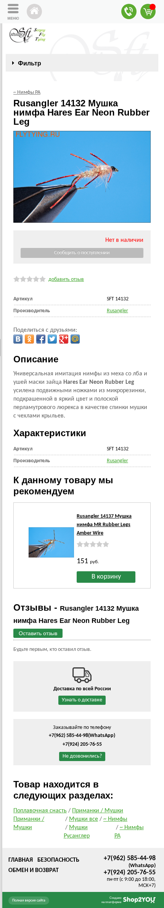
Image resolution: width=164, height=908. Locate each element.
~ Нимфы (115, 819)
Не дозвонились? (82, 756)
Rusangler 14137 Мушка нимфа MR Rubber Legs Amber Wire (104, 525)
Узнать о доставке (82, 700)
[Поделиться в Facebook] (40, 339)
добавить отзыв (66, 279)
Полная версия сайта (28, 900)
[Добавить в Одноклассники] (29, 339)
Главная (20, 860)
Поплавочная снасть (40, 811)
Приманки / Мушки (97, 811)
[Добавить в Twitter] (52, 339)
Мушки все (83, 819)
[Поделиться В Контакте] (18, 339)
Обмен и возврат (33, 870)
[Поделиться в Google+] (63, 339)
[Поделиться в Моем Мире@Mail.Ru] (75, 339)
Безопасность (58, 860)
